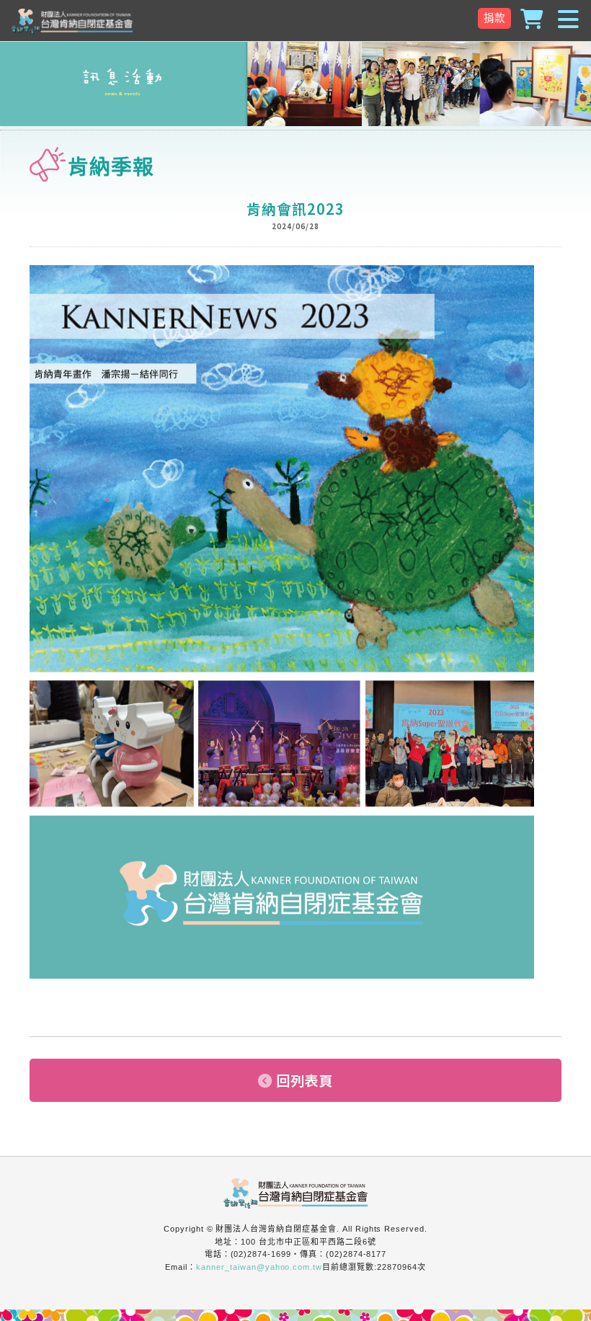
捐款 (494, 18)
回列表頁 (305, 1080)
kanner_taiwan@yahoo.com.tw (259, 1267)
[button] (295, 20)
